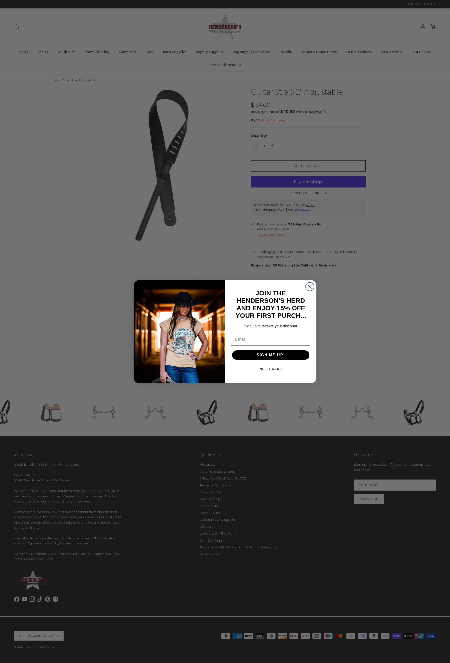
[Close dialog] (310, 286)
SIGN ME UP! (271, 355)
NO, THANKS (271, 369)
